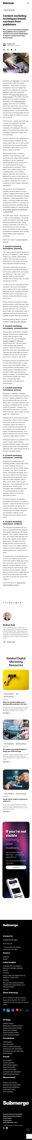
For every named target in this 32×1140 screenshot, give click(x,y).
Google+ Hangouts (9, 341)
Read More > (6, 713)
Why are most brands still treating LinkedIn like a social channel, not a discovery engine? (14, 985)
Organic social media (9, 1069)
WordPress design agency (11, 1074)
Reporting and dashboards (11, 1087)
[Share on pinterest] (10, 603)
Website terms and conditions (12, 1116)
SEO (17, 694)
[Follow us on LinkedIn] (7, 1128)
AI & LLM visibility (8, 1044)
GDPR (5, 176)
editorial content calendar (18, 321)
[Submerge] (8, 3)
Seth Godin (16, 81)
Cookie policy (7, 1120)
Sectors (5, 959)
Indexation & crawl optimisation (12, 1048)
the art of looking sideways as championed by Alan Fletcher (15, 209)
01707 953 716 (7, 943)
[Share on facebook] (3, 603)
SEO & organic (7, 1060)
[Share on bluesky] (16, 603)
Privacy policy (7, 1118)
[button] (28, 3)
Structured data (7, 1053)
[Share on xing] (18, 603)
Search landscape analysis (11, 1035)
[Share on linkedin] (12, 603)
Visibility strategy (8, 1023)
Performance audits (9, 1089)
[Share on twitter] (5, 603)
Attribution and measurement (12, 1085)
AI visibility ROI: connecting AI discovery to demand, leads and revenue (13, 968)
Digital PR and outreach (10, 1065)
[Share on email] (20, 603)
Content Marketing (9, 10)
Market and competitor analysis (12, 1025)
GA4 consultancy (8, 1091)
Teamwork (20, 341)
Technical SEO (7, 1042)
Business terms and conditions (12, 1114)
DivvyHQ (22, 338)
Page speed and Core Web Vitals (13, 1051)
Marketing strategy (9, 696)
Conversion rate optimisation (12, 1071)
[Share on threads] (8, 603)
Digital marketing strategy (11, 1032)
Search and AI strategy (10, 1030)
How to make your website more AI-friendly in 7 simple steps (14, 976)
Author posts (11, 641)
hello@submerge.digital (10, 940)
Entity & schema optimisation (12, 1046)
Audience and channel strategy (12, 1028)
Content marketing (8, 1062)
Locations (6, 956)
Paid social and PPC (9, 1067)
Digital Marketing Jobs (10, 1122)
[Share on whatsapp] (14, 603)
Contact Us (16, 867)
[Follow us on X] (4, 1128)
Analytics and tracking (10, 1082)
